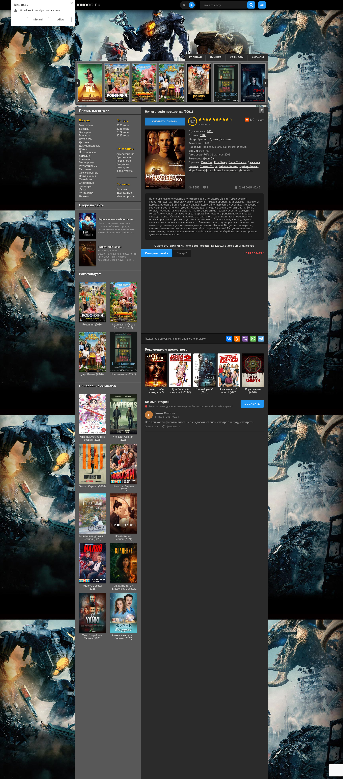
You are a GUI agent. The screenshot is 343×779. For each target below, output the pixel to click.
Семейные (85, 179)
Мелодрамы (86, 162)
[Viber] (245, 339)
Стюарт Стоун (208, 166)
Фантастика (86, 192)
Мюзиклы (85, 169)
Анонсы (258, 57)
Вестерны (85, 132)
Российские (124, 160)
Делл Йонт (245, 170)
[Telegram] (261, 339)
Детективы (85, 138)
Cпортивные (86, 182)
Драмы (83, 149)
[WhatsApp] (253, 339)
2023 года (123, 135)
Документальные (89, 145)
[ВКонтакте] (229, 339)
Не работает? (254, 253)
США (203, 135)
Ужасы (83, 189)
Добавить (252, 404)
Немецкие (123, 167)
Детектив (225, 139)
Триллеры (85, 186)
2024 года (123, 132)
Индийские (123, 164)
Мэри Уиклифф (198, 170)
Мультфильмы (88, 165)
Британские (124, 157)
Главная (195, 57)
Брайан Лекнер (249, 166)
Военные (84, 135)
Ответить (150, 426)
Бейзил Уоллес (228, 166)
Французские (125, 170)
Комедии (84, 155)
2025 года (123, 128)
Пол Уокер (220, 162)
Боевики (84, 128)
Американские (125, 154)
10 (230, 119)
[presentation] (77, 83)
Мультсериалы (126, 196)
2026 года (123, 125)
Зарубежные (124, 192)
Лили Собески (237, 162)
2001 (210, 131)
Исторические (87, 152)
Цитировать (173, 426)
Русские (122, 189)
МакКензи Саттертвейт (223, 170)
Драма (214, 139)
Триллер (203, 139)
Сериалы (237, 57)
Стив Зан (206, 162)
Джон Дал (209, 158)
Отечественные (88, 172)
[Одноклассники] (237, 339)
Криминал (85, 159)
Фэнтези (84, 196)
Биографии (86, 125)
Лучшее (216, 57)
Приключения (87, 176)
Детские (84, 142)
